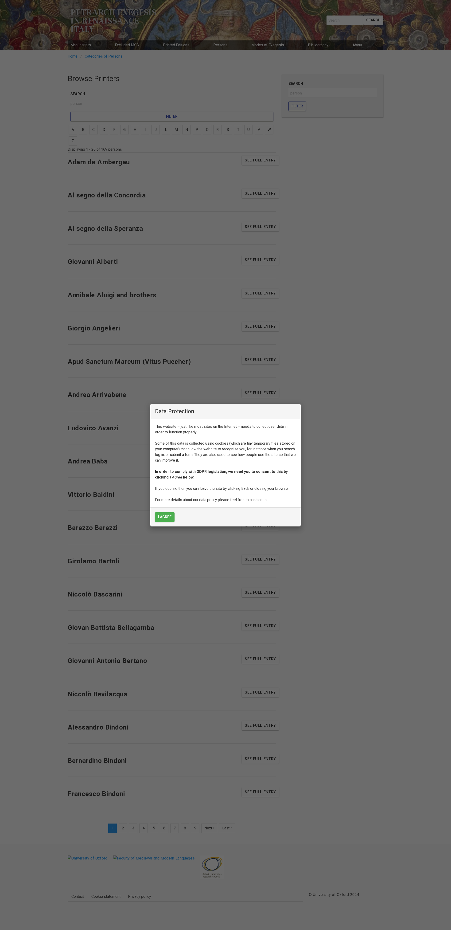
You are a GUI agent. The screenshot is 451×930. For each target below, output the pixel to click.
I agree (164, 517)
